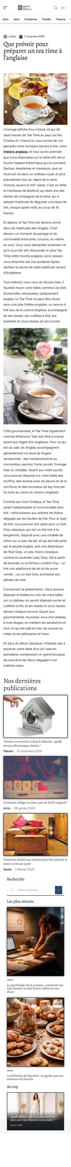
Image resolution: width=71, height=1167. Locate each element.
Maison (8, 751)
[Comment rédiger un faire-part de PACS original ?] (35, 777)
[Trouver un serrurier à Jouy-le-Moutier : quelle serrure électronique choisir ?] (35, 716)
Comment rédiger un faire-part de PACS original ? (35, 802)
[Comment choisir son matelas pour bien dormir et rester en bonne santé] (35, 834)
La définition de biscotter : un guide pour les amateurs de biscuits (35, 1077)
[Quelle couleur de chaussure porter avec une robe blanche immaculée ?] (35, 1111)
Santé (7, 869)
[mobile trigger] (6, 8)
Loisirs (10, 980)
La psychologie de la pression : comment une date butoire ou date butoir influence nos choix (35, 988)
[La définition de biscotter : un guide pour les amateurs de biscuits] (35, 1032)
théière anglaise (15, 152)
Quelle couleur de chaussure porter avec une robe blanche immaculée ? (32, 1118)
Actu (6, 808)
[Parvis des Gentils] (24, 8)
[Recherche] (55, 8)
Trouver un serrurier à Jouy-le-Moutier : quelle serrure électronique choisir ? (32, 743)
